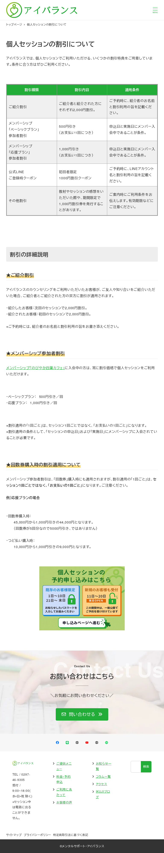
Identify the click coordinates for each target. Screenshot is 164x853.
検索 (146, 766)
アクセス (101, 784)
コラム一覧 (103, 776)
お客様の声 (64, 802)
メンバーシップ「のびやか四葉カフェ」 (35, 367)
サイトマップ (14, 835)
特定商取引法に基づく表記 (70, 835)
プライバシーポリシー (37, 835)
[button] (82, 714)
